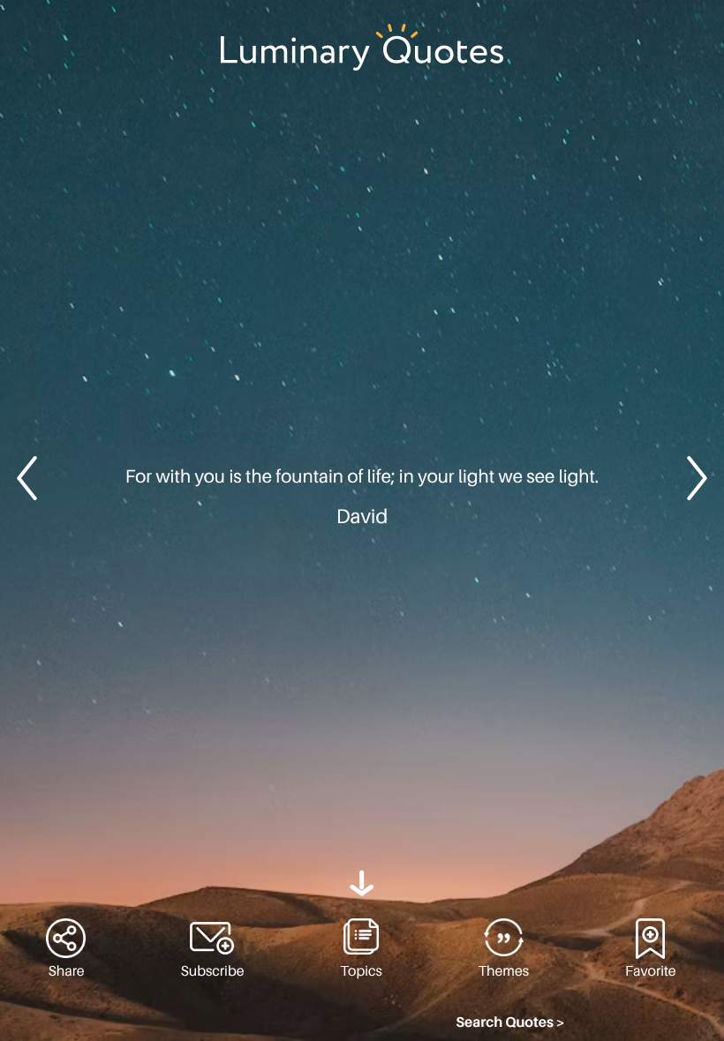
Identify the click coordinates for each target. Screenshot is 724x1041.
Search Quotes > (510, 1022)
